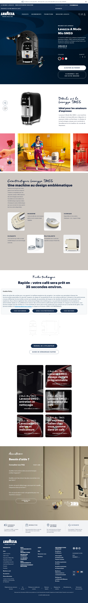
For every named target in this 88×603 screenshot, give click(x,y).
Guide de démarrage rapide (44, 352)
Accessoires (6, 573)
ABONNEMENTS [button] (36, 14)
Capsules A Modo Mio (8, 557)
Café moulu (6, 555)
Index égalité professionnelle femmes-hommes (59, 557)
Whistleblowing (67, 587)
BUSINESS (58, 8)
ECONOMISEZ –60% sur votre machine (72, 75)
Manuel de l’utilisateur (44, 346)
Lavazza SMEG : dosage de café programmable (58, 377)
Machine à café (7, 570)
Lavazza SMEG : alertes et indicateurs (29, 426)
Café (4, 551)
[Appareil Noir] (59, 58)
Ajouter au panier (72, 68)
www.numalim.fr (70, 592)
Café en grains (6, 553)
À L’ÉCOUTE (75, 525)
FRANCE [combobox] (75, 557)
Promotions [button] (48, 14)
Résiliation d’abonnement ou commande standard (60, 573)
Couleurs (61, 54)
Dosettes (5, 568)
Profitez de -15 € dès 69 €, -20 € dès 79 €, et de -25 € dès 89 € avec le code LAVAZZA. (45, 1)
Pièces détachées (7, 576)
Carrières (40, 556)
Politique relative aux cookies (23, 306)
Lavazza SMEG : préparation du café (58, 401)
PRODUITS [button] (25, 14)
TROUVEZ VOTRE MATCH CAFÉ (11, 8)
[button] (86, 1)
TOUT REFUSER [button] (69, 310)
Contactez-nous (42, 553)
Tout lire (36, 465)
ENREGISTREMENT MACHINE (24, 5)
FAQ (39, 551)
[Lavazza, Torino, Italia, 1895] (8, 14)
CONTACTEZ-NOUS (26, 501)
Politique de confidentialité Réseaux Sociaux (61, 579)
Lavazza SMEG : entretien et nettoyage (29, 401)
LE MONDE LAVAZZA (7, 5)
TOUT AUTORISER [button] (20, 310)
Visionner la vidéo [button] (31, 408)
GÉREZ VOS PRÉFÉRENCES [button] (45, 310)
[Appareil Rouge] (63, 58)
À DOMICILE (74, 5)
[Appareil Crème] (66, 58)
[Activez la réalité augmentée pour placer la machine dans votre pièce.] (5, 108)
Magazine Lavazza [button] (62, 14)
